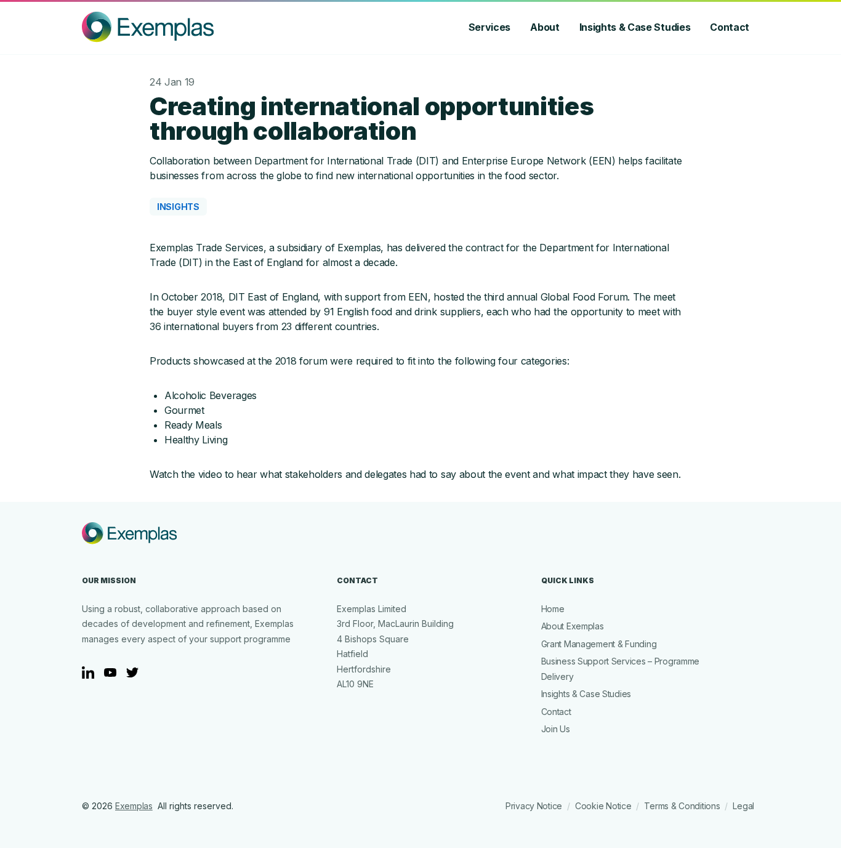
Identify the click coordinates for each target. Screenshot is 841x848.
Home (553, 609)
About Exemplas (572, 626)
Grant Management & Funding (599, 644)
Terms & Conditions (682, 806)
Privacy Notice (533, 806)
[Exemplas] (148, 27)
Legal (743, 806)
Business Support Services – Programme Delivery (620, 669)
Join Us (555, 729)
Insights (178, 206)
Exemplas (134, 806)
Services (489, 27)
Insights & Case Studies (635, 27)
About (544, 27)
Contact (729, 27)
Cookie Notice (603, 806)
